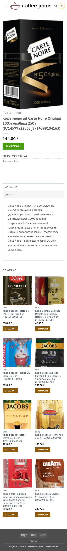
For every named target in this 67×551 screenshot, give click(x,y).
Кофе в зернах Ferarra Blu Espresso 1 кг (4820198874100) (16, 375)
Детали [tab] (9, 194)
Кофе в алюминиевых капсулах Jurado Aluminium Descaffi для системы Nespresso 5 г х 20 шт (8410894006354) (17, 500)
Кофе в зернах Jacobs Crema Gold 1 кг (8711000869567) (14, 437)
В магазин (13, 146)
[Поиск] (55, 6)
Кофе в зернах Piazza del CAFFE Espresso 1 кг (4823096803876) (16, 313)
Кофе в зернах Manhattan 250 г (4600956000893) (49, 436)
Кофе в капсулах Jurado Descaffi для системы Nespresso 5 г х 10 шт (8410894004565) (47, 315)
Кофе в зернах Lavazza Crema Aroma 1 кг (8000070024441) (47, 496)
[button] (5, 6)
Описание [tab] (11, 187)
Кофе (19, 113)
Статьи (33, 541)
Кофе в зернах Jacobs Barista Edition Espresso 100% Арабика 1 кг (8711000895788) (48, 377)
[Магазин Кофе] (30, 6)
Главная (7, 113)
